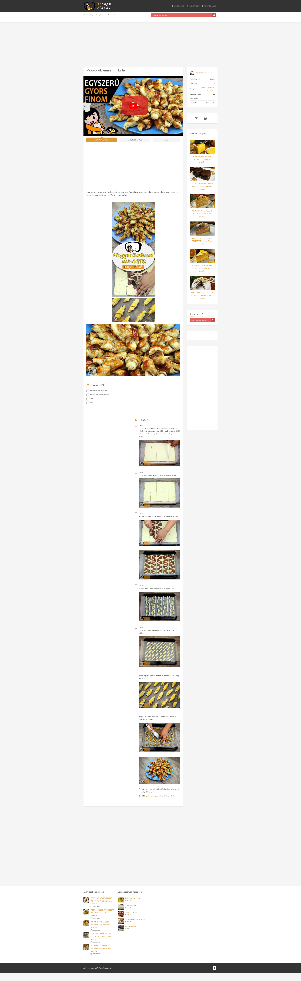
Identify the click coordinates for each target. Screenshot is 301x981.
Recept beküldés (210, 6)
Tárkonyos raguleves (132, 898)
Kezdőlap (90, 15)
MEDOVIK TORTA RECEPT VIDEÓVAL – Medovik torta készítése (202, 213)
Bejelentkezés (193, 6)
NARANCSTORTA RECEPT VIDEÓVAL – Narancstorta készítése (202, 268)
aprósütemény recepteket (154, 796)
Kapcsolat (111, 15)
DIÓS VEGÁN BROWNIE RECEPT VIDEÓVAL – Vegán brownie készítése (202, 186)
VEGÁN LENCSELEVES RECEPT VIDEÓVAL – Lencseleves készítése (102, 913)
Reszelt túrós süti (131, 912)
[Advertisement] (70, 42)
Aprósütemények (208, 87)
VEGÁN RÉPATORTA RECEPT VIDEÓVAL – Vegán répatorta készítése (202, 295)
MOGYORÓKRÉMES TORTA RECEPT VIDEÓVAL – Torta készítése (202, 241)
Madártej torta (130, 905)
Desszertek (211, 90)
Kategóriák (100, 15)
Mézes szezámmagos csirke (135, 919)
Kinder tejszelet (130, 926)
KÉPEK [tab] (166, 140)
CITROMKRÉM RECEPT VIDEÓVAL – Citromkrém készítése (202, 159)
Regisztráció (179, 6)
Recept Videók (207, 73)
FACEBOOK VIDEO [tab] (135, 140)
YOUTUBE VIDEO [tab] (101, 140)
